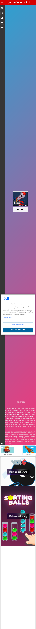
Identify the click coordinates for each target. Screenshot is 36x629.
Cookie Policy (7, 317)
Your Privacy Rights (18, 324)
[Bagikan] (2, 13)
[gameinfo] (2, 27)
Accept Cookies (18, 330)
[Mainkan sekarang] (18, 485)
